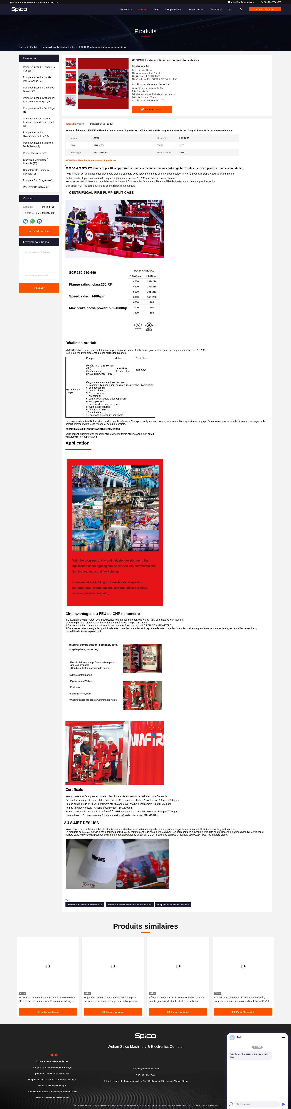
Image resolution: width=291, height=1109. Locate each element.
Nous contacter (196, 9)
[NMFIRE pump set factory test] (103, 83)
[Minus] (283, 1037)
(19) (39, 110)
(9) (36, 172)
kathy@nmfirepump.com (243, 2)
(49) (38, 145)
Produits (142, 9)
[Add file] (231, 1104)
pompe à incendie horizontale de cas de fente (130, 904)
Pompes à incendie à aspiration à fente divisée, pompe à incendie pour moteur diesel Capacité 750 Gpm (176, 999)
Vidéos (155, 9)
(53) (36, 134)
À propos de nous (174, 9)
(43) (35, 161)
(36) (38, 122)
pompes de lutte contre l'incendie (173, 904)
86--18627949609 (272, 2)
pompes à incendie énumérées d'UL (85, 904)
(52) (37, 79)
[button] (22, 973)
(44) (38, 100)
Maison (22, 47)
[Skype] (25, 221)
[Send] (283, 1104)
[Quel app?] (32, 221)
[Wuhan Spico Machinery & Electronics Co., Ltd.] (19, 9)
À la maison (126, 9)
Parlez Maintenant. (265, 9)
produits (34, 47)
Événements (216, 9)
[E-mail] (39, 221)
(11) (35, 153)
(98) (38, 89)
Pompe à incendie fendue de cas (58, 47)
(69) (39, 69)
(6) (36, 187)
